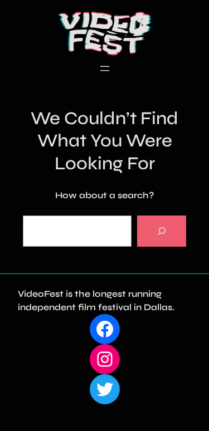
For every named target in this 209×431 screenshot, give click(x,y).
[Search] (161, 231)
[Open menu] (104, 68)
